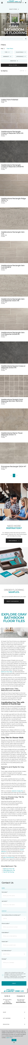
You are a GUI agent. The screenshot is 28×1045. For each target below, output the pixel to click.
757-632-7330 (20, 1000)
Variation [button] (13, 60)
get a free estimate (8, 857)
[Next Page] (16, 475)
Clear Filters (10, 48)
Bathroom (21, 15)
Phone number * (6, 923)
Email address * (5, 932)
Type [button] (6, 52)
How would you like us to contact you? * (11, 915)
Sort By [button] (22, 70)
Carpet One (4, 15)
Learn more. (9, 1037)
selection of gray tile (17, 791)
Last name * (4, 901)
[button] (20, 2)
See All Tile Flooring (8, 872)
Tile (16, 15)
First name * (4, 892)
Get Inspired (6, 1018)
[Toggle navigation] (2, 3)
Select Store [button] (13, 9)
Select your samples (13, 601)
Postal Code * (5, 941)
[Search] (26, 38)
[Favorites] (23, 2)
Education (6, 1024)
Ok (14, 1040)
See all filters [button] (13, 65)
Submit (14, 983)
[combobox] (13, 38)
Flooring (11, 15)
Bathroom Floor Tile (8, 868)
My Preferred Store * (6, 950)
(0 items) (25, 2)
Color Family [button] (20, 52)
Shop (4, 1012)
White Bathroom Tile (9, 870)
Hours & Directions (7, 1003)
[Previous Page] (11, 475)
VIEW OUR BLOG (12, 540)
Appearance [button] (20, 56)
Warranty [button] (6, 56)
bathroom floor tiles (6, 671)
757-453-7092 (7, 1002)
